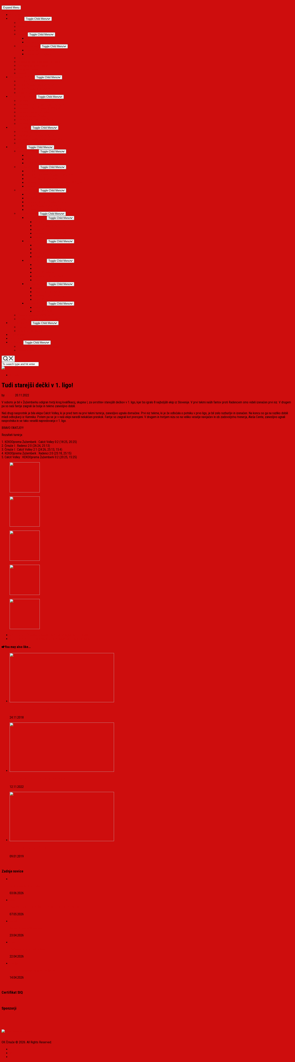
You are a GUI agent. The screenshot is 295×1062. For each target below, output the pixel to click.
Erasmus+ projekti (29, 46)
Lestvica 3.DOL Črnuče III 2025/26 (39, 108)
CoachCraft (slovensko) (40, 50)
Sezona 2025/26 (24, 77)
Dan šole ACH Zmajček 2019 (36, 135)
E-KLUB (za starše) (30, 143)
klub (12, 879)
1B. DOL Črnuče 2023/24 (41, 171)
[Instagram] (11, 1053)
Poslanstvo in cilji (28, 23)
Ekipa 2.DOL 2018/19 (47, 292)
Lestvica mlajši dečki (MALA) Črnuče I (41, 124)
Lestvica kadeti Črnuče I (33, 116)
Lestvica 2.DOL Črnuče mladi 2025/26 (41, 105)
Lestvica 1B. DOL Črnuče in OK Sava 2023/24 (54, 183)
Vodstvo (23, 27)
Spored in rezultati (24, 96)
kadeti (13, 921)
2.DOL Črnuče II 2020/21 (49, 249)
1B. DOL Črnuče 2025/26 (33, 81)
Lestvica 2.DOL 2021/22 (49, 237)
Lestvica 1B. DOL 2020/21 (50, 253)
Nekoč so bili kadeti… (31, 331)
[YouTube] (11, 1057)
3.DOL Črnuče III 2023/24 (42, 179)
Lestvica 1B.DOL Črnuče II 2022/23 (48, 210)
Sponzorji (24, 58)
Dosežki (23, 34)
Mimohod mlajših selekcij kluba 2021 (41, 139)
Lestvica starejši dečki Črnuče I (37, 120)
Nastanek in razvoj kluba (33, 66)
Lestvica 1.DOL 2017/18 (49, 308)
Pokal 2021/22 (43, 230)
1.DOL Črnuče (42, 265)
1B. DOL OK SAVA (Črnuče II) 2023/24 (49, 175)
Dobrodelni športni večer (25, 886)
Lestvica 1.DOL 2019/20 (49, 276)
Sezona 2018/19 (36, 284)
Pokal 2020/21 (43, 257)
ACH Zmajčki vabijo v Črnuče (29, 848)
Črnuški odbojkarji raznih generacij (39, 319)
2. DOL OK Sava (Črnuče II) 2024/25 (48, 159)
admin (9, 395)
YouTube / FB (22, 323)
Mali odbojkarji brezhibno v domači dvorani (39, 779)
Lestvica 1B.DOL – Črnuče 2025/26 (40, 101)
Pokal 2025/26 (27, 93)
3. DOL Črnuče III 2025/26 (34, 89)
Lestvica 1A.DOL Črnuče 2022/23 (47, 202)
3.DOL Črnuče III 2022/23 (42, 194)
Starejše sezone (28, 213)
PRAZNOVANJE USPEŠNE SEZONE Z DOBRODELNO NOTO (47, 907)
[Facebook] (11, 1049)
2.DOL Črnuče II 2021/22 (49, 226)
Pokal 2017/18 (43, 311)
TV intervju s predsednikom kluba (38, 347)
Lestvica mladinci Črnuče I (34, 112)
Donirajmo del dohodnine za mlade (39, 62)
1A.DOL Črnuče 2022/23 (41, 198)
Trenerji (22, 30)
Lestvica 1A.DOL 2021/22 (50, 233)
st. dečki (15, 375)
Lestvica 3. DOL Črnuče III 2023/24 (48, 186)
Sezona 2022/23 (28, 190)
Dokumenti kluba (28, 69)
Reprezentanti (34, 38)
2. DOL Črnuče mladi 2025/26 (36, 85)
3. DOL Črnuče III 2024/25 (42, 163)
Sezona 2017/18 (36, 303)
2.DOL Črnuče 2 (43, 269)
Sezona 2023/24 (28, 167)
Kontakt (18, 342)
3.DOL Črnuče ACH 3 (47, 272)
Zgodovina (20, 147)
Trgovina (19, 338)
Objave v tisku (26, 350)
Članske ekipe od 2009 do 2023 (37, 315)
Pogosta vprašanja (29, 132)
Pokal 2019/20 (43, 280)
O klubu (19, 19)
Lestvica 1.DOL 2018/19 (49, 296)
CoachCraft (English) (38, 54)
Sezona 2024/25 (28, 151)
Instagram (18, 335)
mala (12, 942)
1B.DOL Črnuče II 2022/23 (42, 206)
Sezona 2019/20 (36, 260)
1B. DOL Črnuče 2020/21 (49, 245)
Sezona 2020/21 (36, 241)
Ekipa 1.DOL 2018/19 (47, 288)
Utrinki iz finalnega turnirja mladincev (32, 970)
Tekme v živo (26, 327)
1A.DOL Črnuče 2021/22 (49, 222)
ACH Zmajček (22, 127)
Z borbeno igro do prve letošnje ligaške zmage (42, 709)
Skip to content (11, 3)
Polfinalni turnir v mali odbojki (28, 949)
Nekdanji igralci (35, 42)
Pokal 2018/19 (43, 299)
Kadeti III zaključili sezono (26, 928)
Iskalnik (22, 73)
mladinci (15, 963)
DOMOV (18, 15)
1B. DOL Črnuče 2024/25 (41, 155)
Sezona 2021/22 (36, 218)
